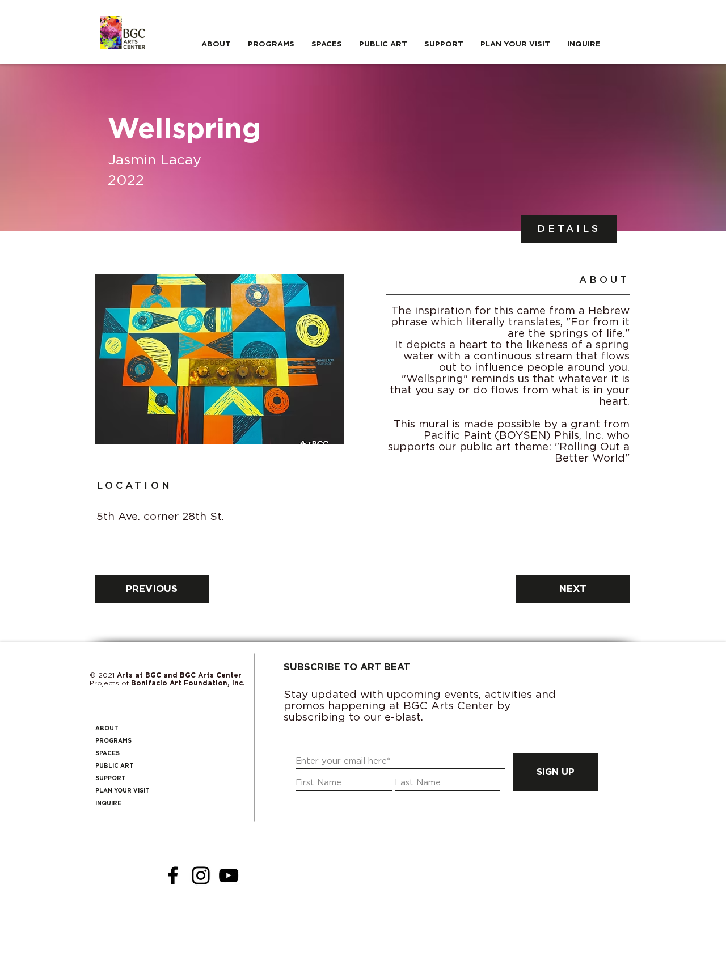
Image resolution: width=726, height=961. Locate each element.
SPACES (107, 753)
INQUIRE (108, 803)
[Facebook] (173, 875)
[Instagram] (201, 875)
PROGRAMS (113, 741)
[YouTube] (228, 875)
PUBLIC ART (114, 766)
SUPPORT (110, 778)
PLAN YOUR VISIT (122, 791)
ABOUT (107, 728)
